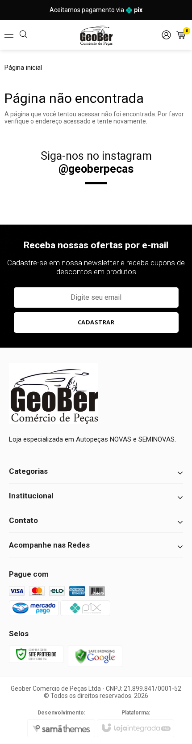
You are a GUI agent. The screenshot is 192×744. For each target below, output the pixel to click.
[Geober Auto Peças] (96, 35)
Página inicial (23, 68)
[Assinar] (96, 322)
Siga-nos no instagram (96, 162)
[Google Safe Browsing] (95, 655)
